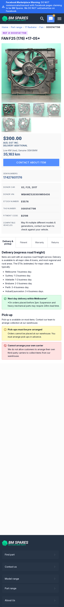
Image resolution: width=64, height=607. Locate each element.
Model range (12, 578)
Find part (10, 554)
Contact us (11, 566)
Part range (10, 588)
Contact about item (31, 162)
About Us (10, 600)
